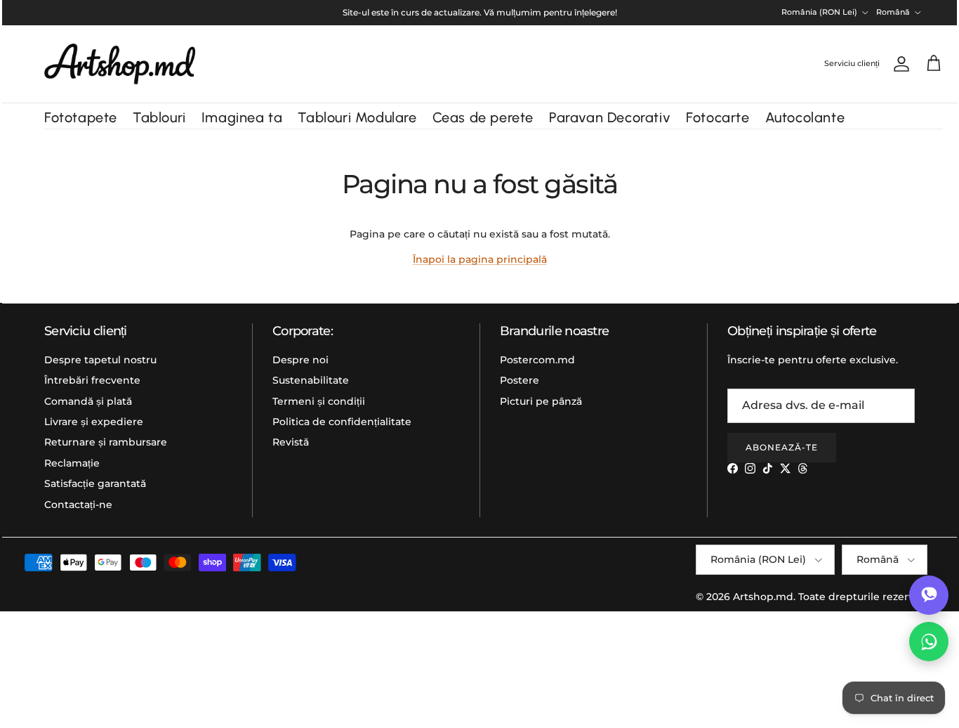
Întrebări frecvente (92, 380)
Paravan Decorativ (609, 117)
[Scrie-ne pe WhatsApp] (928, 641)
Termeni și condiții (318, 401)
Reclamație (72, 463)
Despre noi (300, 359)
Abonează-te (782, 447)
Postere (519, 380)
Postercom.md (537, 359)
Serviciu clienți (852, 63)
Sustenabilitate (310, 380)
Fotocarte (717, 117)
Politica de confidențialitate (341, 421)
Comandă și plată (88, 401)
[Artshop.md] (119, 64)
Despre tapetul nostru (100, 359)
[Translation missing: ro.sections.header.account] (899, 64)
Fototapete (80, 117)
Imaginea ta (242, 117)
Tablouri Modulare (357, 117)
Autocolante (805, 117)
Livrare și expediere (93, 421)
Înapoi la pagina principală (480, 259)
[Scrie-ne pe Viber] (928, 595)
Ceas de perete (483, 117)
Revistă (290, 442)
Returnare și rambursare (105, 442)
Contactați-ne (78, 504)
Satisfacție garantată (95, 483)
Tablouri (159, 117)
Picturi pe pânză (541, 401)
